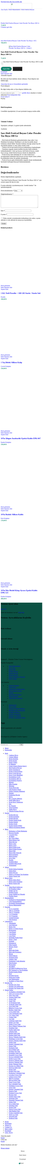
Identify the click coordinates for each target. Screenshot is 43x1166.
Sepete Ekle (6, 69)
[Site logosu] (21, 8)
